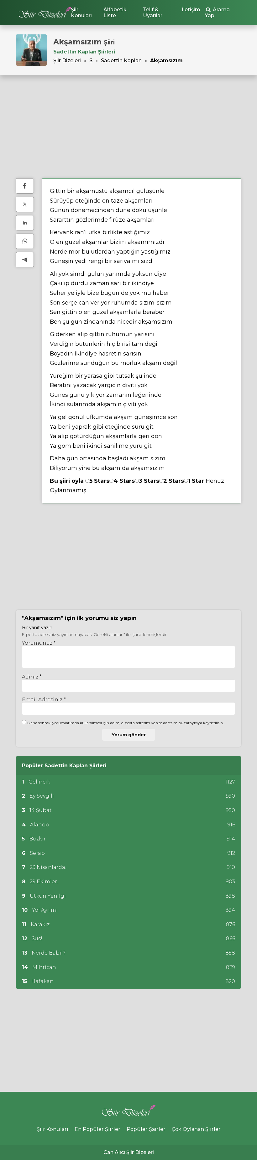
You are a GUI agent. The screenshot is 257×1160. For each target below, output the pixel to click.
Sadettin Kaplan (121, 60)
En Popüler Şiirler (97, 1129)
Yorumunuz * (39, 643)
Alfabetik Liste (115, 12)
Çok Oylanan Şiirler (196, 1129)
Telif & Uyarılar (152, 12)
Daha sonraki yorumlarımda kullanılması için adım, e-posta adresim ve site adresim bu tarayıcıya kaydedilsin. (125, 722)
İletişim (191, 10)
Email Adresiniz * (44, 700)
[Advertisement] (128, 126)
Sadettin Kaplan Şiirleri (84, 52)
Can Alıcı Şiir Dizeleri (128, 1152)
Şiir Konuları (81, 12)
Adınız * (32, 677)
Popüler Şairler (146, 1129)
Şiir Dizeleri (67, 60)
